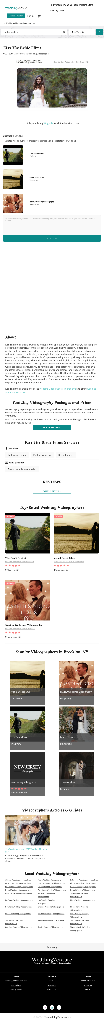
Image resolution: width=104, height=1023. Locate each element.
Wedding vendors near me (16, 980)
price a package (51, 427)
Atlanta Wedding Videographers (18, 880)
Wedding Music (57, 10)
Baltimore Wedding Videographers (84, 880)
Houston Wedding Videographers (18, 893)
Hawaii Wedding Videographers (82, 890)
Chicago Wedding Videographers (83, 883)
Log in (30, 15)
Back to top (52, 947)
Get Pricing (52, 238)
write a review (51, 491)
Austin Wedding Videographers (50, 880)
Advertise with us (88, 980)
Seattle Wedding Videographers (50, 927)
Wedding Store (86, 5)
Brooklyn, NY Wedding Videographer (32, 53)
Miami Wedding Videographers (82, 900)
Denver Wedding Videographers (83, 886)
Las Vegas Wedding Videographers (18, 900)
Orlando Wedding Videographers (51, 907)
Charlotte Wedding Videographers (51, 883)
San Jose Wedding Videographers (18, 927)
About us (88, 985)
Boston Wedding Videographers (18, 883)
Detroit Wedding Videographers (17, 890)
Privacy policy (16, 989)
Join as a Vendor (16, 16)
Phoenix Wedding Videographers (18, 913)
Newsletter (52, 985)
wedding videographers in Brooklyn (58, 388)
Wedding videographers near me (20, 23)
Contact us (88, 989)
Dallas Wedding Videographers (50, 886)
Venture (16, 7)
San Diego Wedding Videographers (51, 920)
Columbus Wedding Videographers (19, 886)
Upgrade (49, 123)
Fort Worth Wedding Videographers (52, 890)
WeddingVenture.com (59, 1017)
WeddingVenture (52, 960)
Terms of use (16, 985)
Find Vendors (56, 5)
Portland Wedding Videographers (51, 913)
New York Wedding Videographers (18, 907)
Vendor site (51, 989)
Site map (52, 980)
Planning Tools (70, 5)
